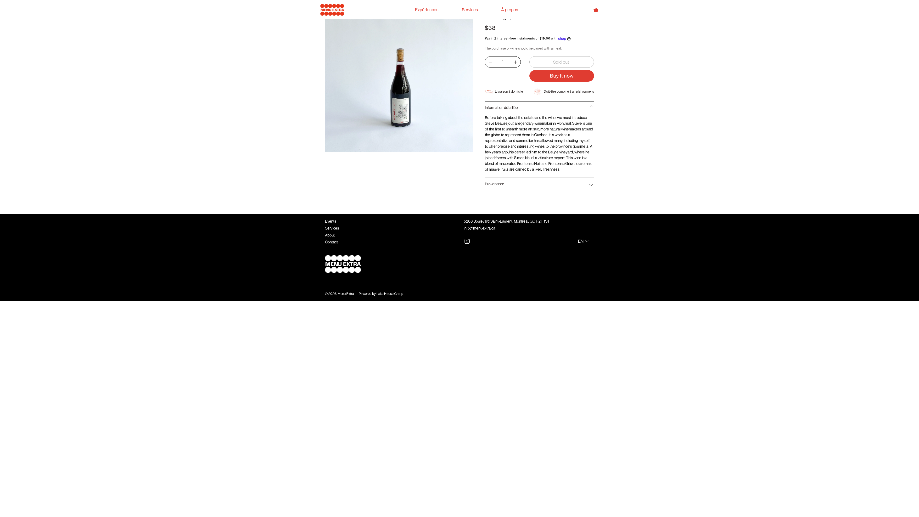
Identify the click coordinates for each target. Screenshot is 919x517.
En (580, 241)
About (330, 235)
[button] (539, 107)
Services (332, 228)
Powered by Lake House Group (381, 294)
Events (330, 221)
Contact (331, 242)
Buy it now (562, 76)
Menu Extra (346, 294)
